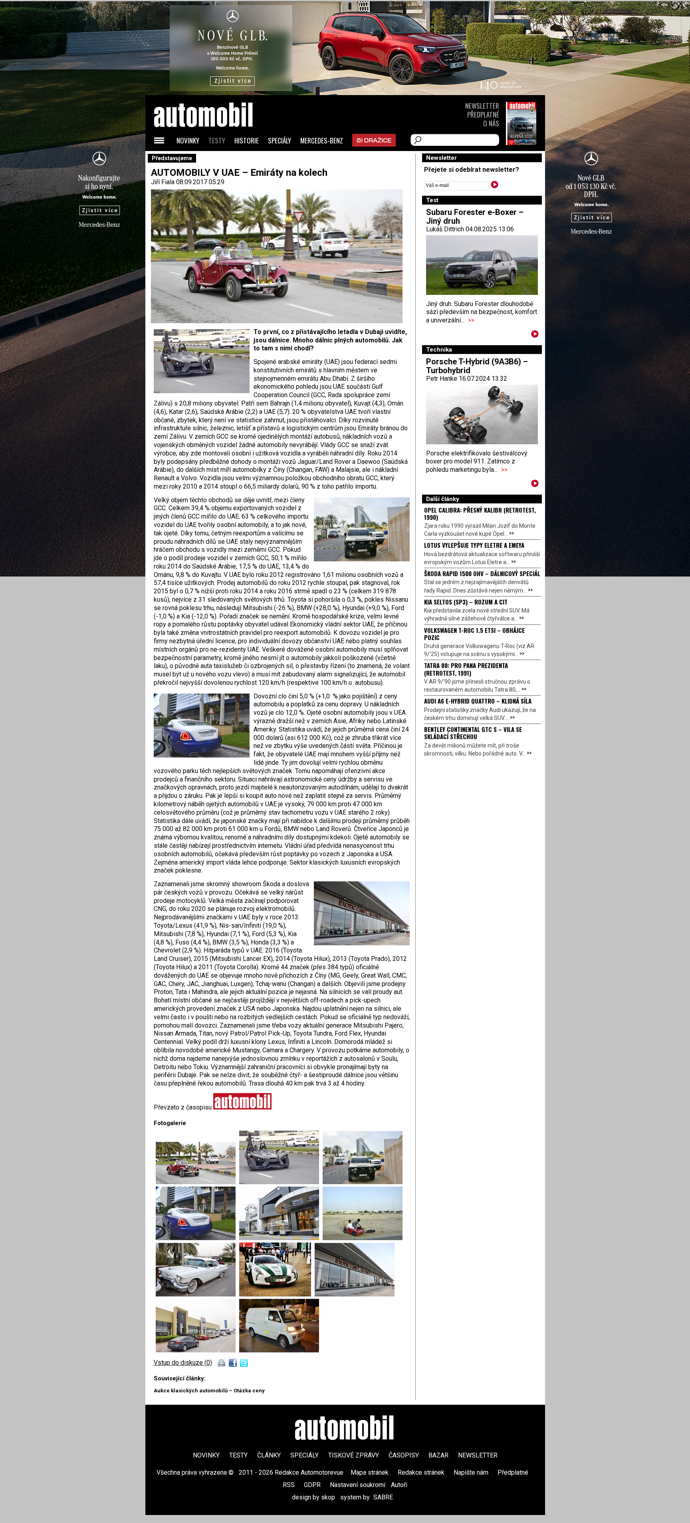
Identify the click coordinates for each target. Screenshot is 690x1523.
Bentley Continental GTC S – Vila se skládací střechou (473, 733)
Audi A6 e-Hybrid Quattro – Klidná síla (477, 700)
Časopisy (404, 1455)
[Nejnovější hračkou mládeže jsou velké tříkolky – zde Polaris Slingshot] (281, 1182)
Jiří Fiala (162, 182)
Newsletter (482, 106)
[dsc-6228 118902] (197, 1350)
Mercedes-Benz (321, 140)
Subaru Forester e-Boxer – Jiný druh (474, 216)
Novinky (187, 140)
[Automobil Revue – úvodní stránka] (214, 160)
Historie (246, 140)
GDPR (312, 1485)
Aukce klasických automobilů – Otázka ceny (209, 1391)
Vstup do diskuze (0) (183, 1362)
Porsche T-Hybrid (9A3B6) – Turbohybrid (477, 366)
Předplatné (483, 114)
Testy (216, 140)
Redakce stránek (421, 1472)
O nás (491, 123)
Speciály (279, 140)
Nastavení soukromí (357, 1485)
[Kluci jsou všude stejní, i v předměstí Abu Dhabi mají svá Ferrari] (362, 1238)
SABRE (383, 1497)
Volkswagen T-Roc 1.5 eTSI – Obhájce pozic (474, 634)
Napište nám (471, 1472)
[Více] (535, 335)
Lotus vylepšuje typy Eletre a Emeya (474, 545)
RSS (289, 1485)
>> (471, 320)
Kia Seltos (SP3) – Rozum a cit (466, 601)
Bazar (438, 1455)
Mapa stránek (370, 1472)
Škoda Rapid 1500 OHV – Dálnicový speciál (482, 573)
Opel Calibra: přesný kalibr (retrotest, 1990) (480, 513)
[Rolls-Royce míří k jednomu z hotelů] (197, 1238)
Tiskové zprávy (353, 1455)
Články (269, 1455)
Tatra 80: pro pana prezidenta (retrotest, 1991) (466, 669)
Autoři (399, 1485)
